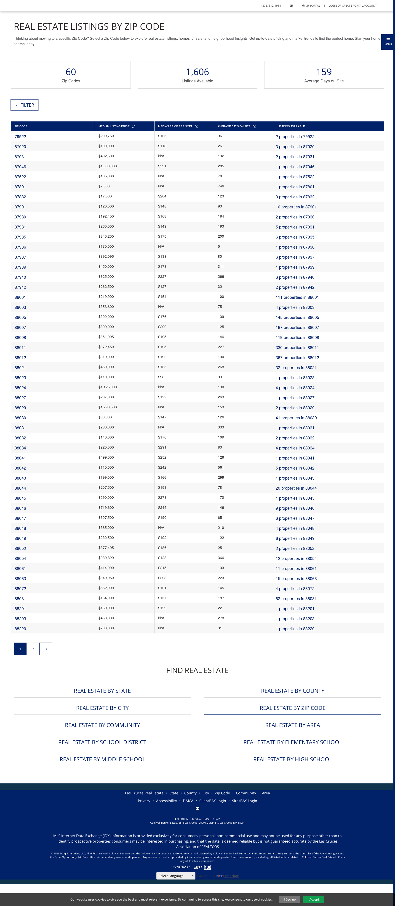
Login (333, 6)
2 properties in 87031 (295, 156)
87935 (20, 237)
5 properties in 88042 (295, 468)
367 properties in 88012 (297, 357)
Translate (231, 876)
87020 (20, 146)
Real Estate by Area (292, 725)
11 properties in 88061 (296, 568)
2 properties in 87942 (295, 287)
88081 (20, 598)
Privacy (144, 800)
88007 (20, 327)
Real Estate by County (292, 690)
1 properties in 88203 (295, 618)
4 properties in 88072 (295, 588)
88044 (20, 488)
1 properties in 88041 (295, 458)
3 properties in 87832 (295, 197)
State (173, 793)
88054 (20, 558)
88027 (20, 397)
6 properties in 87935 (295, 237)
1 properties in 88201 (295, 608)
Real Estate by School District (102, 742)
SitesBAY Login (244, 800)
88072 (20, 588)
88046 (20, 508)
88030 (20, 417)
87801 (20, 186)
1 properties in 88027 (295, 397)
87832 (20, 197)
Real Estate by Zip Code (293, 708)
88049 (20, 538)
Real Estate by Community (102, 725)
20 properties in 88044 (296, 488)
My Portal (312, 6)
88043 (20, 478)
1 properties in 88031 (295, 428)
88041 (20, 458)
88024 (20, 387)
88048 (20, 528)
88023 (20, 377)
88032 (20, 438)
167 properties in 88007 (297, 327)
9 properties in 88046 (295, 508)
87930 (20, 217)
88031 (20, 428)
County (190, 793)
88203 (20, 618)
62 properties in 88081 (296, 598)
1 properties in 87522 (295, 176)
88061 (20, 568)
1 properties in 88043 (295, 478)
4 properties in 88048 (295, 528)
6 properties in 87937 (295, 257)
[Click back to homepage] (5, 5)
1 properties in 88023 (295, 377)
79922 (20, 136)
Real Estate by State (102, 690)
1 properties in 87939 (295, 267)
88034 (20, 448)
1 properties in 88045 (295, 498)
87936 (20, 247)
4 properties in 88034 (295, 448)
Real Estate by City (102, 708)
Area (266, 793)
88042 (20, 468)
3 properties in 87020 (295, 146)
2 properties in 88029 (295, 407)
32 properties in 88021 (296, 367)
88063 (20, 578)
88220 (20, 628)
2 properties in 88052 (295, 548)
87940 (20, 277)
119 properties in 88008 (297, 337)
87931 (20, 227)
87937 (20, 257)
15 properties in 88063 (296, 578)
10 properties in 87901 (296, 207)
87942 (20, 287)
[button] (388, 42)
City (206, 793)
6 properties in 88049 (295, 538)
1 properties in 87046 (295, 166)
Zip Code (222, 793)
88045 (20, 498)
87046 (20, 166)
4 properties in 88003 (295, 307)
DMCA (188, 800)
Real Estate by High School (292, 759)
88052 (20, 548)
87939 (20, 267)
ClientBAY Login (212, 800)
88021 (20, 367)
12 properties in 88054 (296, 558)
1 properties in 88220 (295, 628)
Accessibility (166, 800)
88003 (20, 307)
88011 (20, 347)
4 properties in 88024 (295, 387)
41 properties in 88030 (296, 417)
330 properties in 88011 (297, 347)
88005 (20, 317)
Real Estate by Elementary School (292, 742)
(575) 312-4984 (271, 6)
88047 (20, 518)
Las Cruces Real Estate (144, 793)
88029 (20, 407)
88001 (20, 297)
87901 (20, 207)
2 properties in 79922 (295, 136)
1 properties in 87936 (295, 247)
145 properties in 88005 (297, 317)
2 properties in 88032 (295, 438)
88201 (20, 608)
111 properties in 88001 (297, 297)
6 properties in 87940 (295, 277)
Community (246, 793)
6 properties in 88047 (295, 518)
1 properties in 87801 (295, 186)
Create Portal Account (359, 6)
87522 (20, 176)
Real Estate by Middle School (102, 759)
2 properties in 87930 (295, 217)
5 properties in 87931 (295, 227)
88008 (20, 337)
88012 (20, 357)
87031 (20, 156)
